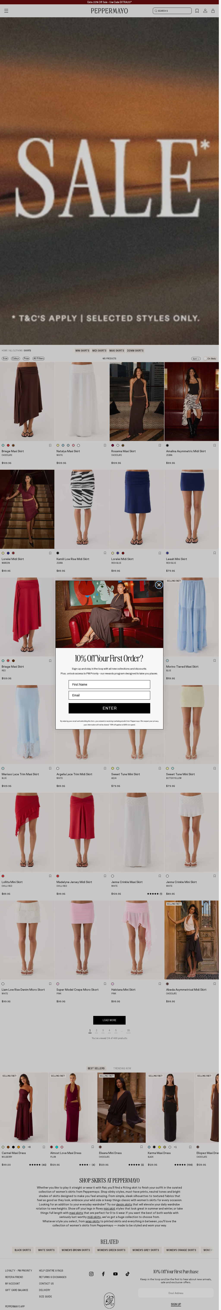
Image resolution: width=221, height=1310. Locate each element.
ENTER (110, 708)
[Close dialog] (159, 584)
